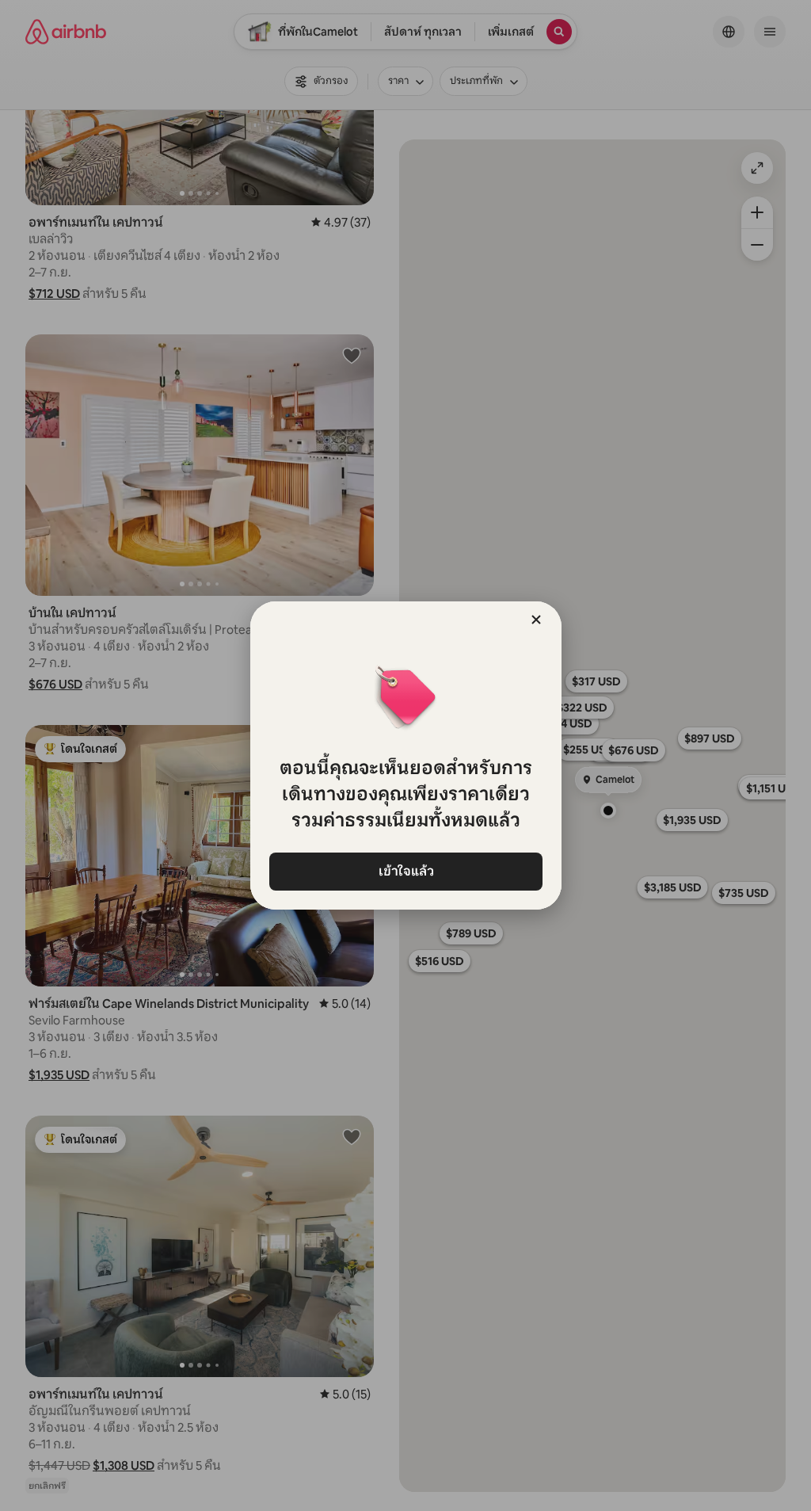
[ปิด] (536, 619)
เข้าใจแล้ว (405, 871)
